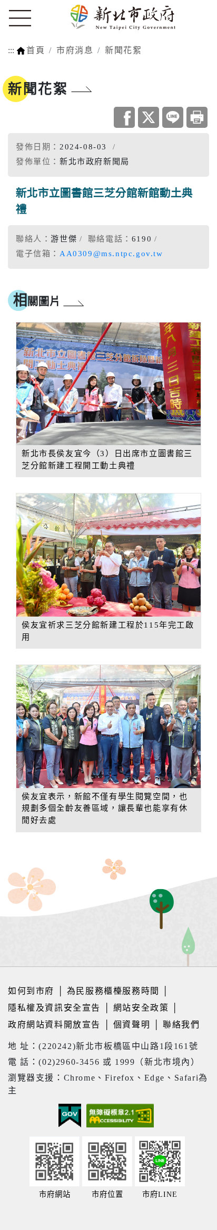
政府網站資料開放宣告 (54, 1024)
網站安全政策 (141, 1007)
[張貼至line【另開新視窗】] (172, 117)
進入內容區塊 (28, 6)
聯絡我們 (181, 1024)
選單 (20, 18)
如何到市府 (32, 990)
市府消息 (74, 50)
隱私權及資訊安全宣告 (54, 1007)
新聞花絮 (123, 50)
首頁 (35, 50)
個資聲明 (131, 1024)
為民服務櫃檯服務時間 (113, 990)
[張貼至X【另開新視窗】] (148, 117)
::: (11, 50)
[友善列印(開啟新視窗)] (197, 117)
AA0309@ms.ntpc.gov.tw (111, 253)
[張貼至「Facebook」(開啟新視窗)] (124, 117)
